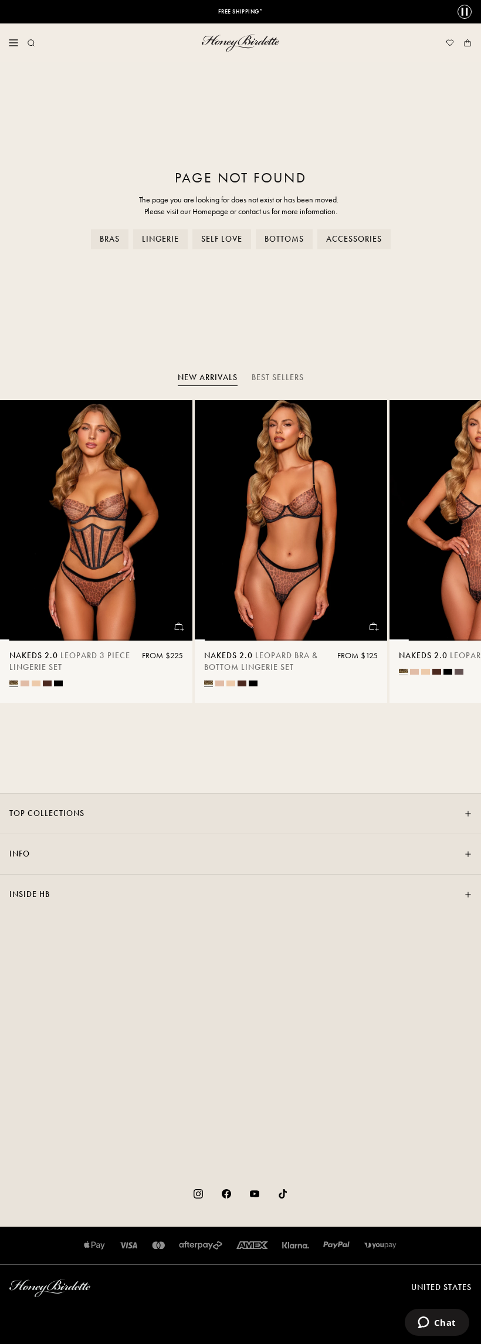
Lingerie (160, 239)
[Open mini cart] (467, 43)
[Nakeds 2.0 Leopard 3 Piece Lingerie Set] (96, 520)
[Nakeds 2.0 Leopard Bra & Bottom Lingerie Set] (291, 520)
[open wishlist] (450, 43)
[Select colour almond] (25, 683)
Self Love (221, 239)
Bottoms (284, 239)
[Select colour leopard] (13, 683)
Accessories (354, 239)
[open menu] (13, 43)
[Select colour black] (58, 683)
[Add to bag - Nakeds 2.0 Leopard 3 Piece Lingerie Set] (178, 626)
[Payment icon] (380, 1245)
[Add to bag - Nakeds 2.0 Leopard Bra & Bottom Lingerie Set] (373, 626)
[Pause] (465, 12)
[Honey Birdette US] (240, 43)
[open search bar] (31, 43)
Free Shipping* (240, 11)
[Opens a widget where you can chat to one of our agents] (436, 1323)
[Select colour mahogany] (47, 683)
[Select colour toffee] (36, 683)
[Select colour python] (459, 672)
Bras (110, 239)
